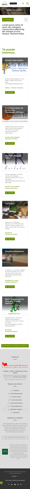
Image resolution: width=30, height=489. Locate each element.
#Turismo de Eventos (17, 88)
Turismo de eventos (22, 13)
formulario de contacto (20, 377)
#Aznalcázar (8, 233)
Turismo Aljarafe (5, 13)
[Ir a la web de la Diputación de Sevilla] (5, 452)
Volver (9, 20)
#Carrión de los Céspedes (12, 137)
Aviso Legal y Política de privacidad (15, 480)
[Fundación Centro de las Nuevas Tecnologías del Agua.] (15, 114)
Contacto (14, 476)
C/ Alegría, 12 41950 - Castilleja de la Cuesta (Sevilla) (15, 372)
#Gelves (7, 88)
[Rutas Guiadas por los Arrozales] (15, 305)
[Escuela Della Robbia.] (15, 66)
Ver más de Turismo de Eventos (16, 346)
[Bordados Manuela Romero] (15, 162)
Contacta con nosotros (16, 437)
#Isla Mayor (8, 330)
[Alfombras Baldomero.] (15, 258)
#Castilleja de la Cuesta (11, 280)
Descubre (13, 13)
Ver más (11, 93)
